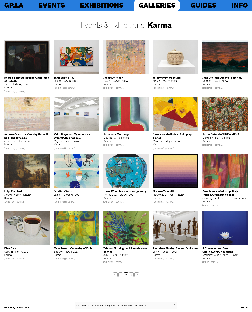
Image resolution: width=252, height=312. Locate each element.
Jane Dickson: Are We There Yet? (222, 78)
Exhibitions (101, 5)
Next (136, 274)
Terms (19, 307)
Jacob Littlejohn (113, 78)
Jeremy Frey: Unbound (167, 78)
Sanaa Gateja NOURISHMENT (220, 134)
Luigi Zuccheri (13, 191)
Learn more (140, 306)
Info (239, 5)
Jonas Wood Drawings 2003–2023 (124, 191)
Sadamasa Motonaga (116, 134)
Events (51, 5)
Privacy (9, 307)
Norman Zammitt (163, 191)
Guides (203, 5)
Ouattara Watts (63, 191)
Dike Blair (10, 248)
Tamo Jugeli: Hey (64, 78)
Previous (115, 274)
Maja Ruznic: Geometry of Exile (73, 248)
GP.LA (13, 5)
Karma (159, 26)
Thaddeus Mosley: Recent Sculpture (175, 248)
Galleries (157, 5)
